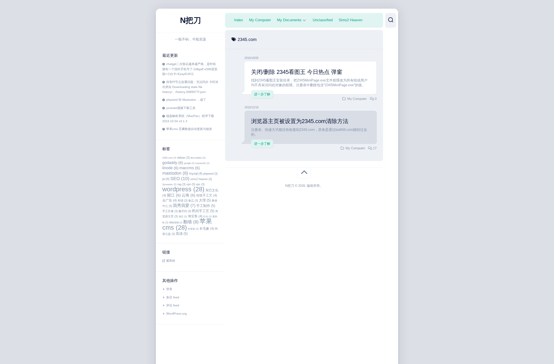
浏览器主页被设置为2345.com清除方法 (299, 121)
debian (183, 157)
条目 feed (172, 297)
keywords (202, 163)
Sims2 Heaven (350, 20)
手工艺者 (170, 211)
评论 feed (172, 305)
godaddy (172, 163)
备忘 (193, 200)
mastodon (175, 173)
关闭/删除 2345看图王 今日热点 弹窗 (296, 72)
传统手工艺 (206, 195)
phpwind (210, 173)
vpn (190, 184)
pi (165, 179)
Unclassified (323, 20)
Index (238, 20)
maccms (189, 168)
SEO (179, 178)
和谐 (182, 200)
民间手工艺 (203, 211)
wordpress (183, 189)
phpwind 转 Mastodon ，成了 (186, 99)
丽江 (174, 195)
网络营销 (175, 222)
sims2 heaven (201, 179)
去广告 (169, 200)
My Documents (289, 20)
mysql (195, 173)
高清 (182, 234)
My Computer (260, 20)
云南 (188, 195)
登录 (169, 289)
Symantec (169, 184)
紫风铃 (170, 260)
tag (181, 184)
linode (170, 168)
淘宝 (183, 216)
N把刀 (190, 20)
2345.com (169, 157)
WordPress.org (176, 313)
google (189, 163)
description (198, 157)
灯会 (207, 216)
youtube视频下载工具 (180, 108)
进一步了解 (262, 94)
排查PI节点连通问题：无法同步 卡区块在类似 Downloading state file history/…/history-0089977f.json (190, 87)
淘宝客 (195, 216)
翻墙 (191, 221)
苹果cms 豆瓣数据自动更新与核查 (189, 129)
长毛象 (207, 228)
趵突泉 (193, 229)
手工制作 (205, 206)
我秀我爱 (184, 205)
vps (200, 184)
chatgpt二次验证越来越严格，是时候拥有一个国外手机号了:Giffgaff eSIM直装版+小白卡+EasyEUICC (189, 69)
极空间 (185, 211)
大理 (205, 200)
